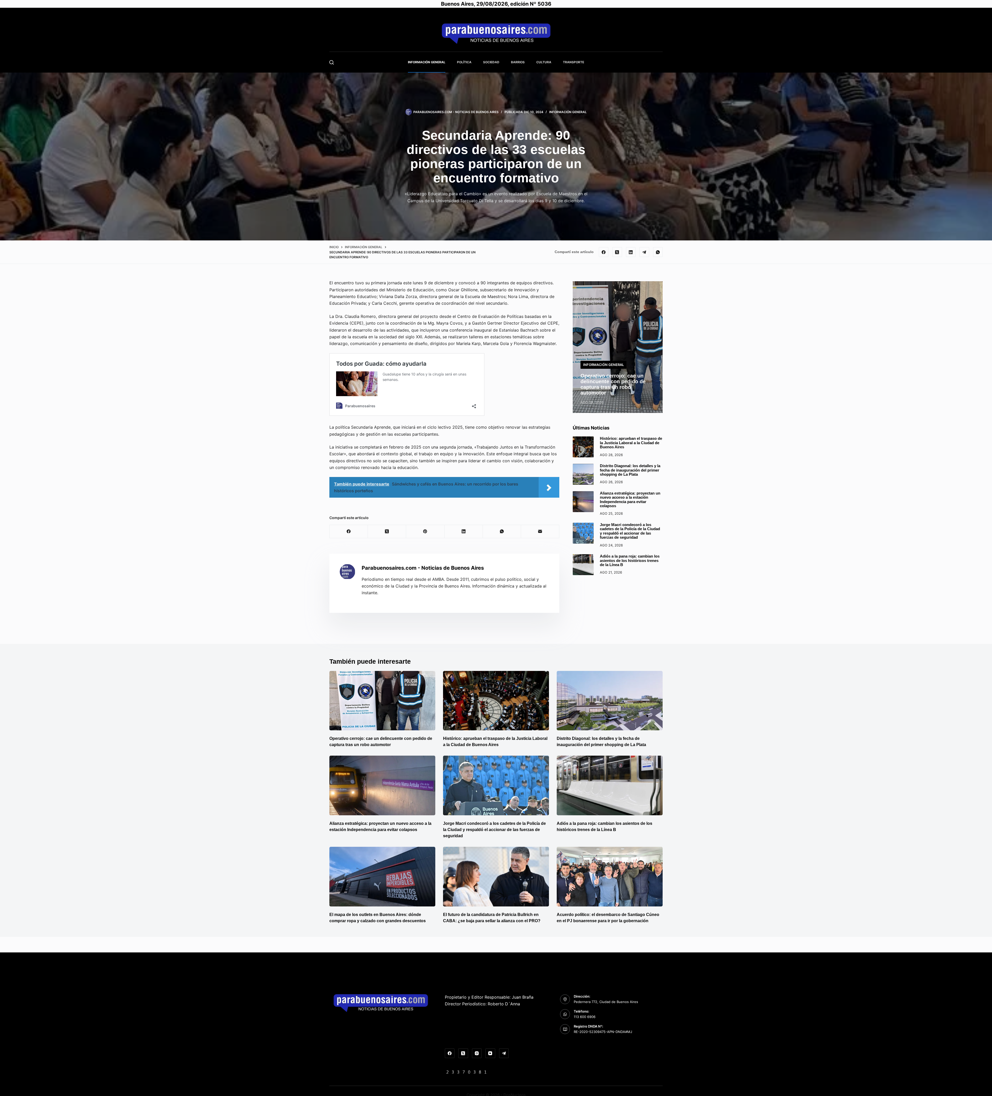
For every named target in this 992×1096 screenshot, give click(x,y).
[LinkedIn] (631, 252)
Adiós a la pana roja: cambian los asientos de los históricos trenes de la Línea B (630, 560)
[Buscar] (331, 62)
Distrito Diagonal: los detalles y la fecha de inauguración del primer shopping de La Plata (630, 470)
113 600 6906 (584, 1017)
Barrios (518, 62)
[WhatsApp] (658, 252)
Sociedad (491, 62)
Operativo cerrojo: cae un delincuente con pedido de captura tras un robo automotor (613, 384)
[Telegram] (644, 252)
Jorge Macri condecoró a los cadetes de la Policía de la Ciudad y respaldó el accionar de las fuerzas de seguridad (630, 531)
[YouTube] (490, 1053)
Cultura (543, 62)
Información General (426, 62)
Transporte (573, 62)
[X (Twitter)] (617, 252)
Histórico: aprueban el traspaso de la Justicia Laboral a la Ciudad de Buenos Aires (631, 442)
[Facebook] (604, 252)
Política (464, 62)
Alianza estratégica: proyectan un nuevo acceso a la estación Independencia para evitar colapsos (630, 499)
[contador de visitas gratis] (466, 1071)
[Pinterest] (425, 531)
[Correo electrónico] (540, 531)
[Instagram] (477, 1053)
